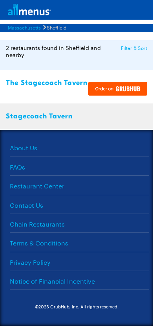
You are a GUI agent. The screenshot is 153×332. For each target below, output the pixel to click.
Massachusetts (24, 27)
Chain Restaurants (37, 224)
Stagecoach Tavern (39, 116)
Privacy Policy (30, 262)
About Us (23, 148)
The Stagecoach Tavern (46, 83)
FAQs (17, 167)
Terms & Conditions (39, 243)
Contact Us (26, 205)
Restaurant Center (37, 186)
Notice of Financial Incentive (52, 281)
